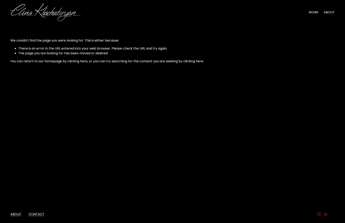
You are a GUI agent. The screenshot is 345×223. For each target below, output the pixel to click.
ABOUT (329, 12)
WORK (313, 12)
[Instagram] (319, 214)
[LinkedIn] (325, 214)
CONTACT (36, 214)
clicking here (77, 61)
